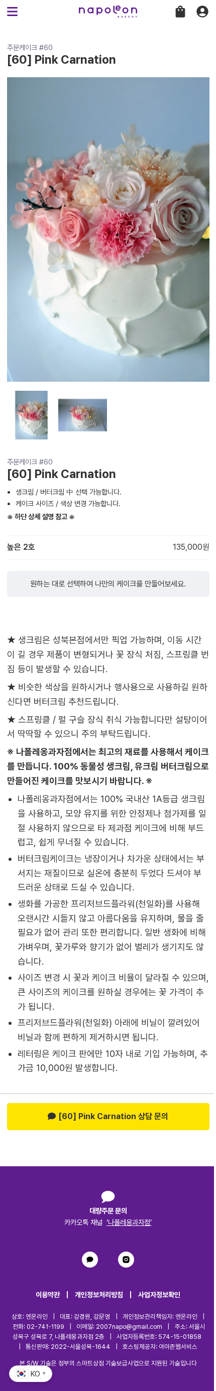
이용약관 (48, 1294)
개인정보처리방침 (99, 1294)
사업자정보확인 (159, 1294)
